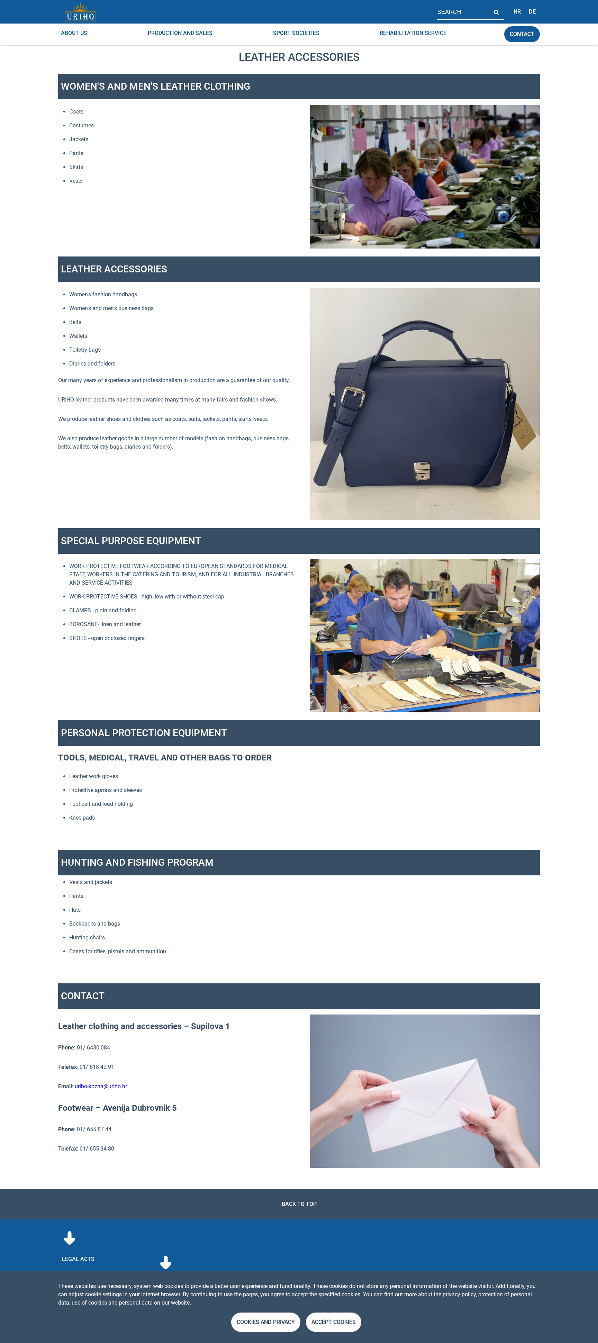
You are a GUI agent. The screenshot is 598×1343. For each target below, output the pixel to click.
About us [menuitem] (74, 33)
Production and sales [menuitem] (180, 33)
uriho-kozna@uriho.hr (101, 1086)
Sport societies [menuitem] (296, 33)
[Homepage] (80, 11)
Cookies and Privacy (266, 1322)
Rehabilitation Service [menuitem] (413, 33)
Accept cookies (333, 1322)
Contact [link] (522, 34)
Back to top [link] (299, 1204)
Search (496, 11)
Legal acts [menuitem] (78, 1259)
